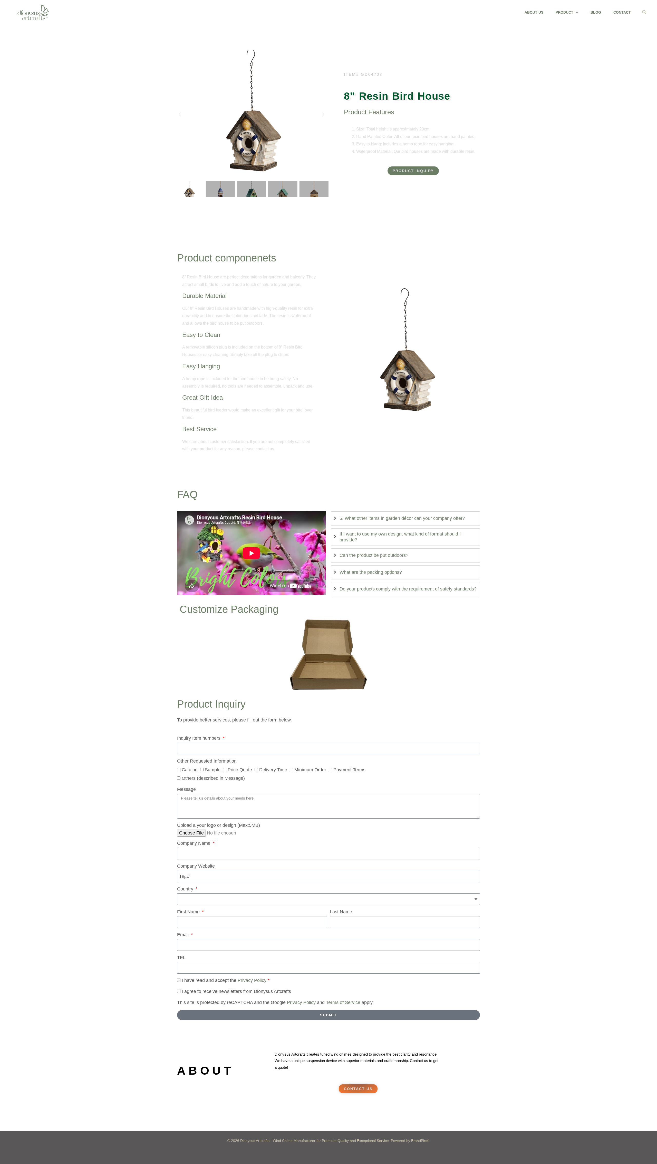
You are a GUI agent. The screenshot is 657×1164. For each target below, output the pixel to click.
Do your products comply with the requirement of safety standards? (408, 589)
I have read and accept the (224, 980)
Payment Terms (349, 769)
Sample (212, 769)
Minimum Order (310, 769)
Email (183, 934)
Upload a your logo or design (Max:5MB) (218, 825)
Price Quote (240, 769)
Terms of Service (343, 1002)
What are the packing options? (371, 572)
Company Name (194, 843)
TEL (181, 957)
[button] (575, 12)
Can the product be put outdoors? (374, 555)
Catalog (190, 769)
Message (186, 789)
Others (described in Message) (213, 778)
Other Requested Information (207, 761)
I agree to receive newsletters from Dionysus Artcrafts (236, 991)
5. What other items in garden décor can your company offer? (402, 518)
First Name (189, 911)
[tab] (405, 518)
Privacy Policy (252, 980)
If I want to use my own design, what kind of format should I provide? (400, 536)
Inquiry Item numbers (199, 738)
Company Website (196, 866)
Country (186, 888)
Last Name (341, 911)
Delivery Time (273, 769)
